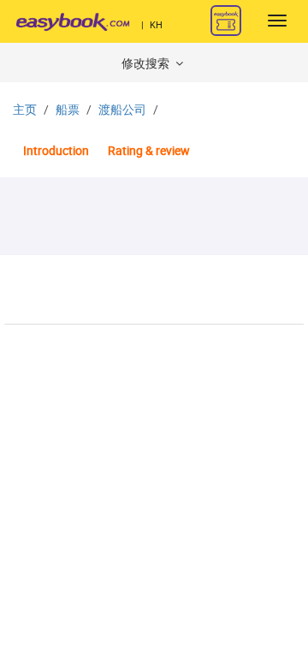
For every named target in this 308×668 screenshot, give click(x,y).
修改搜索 (146, 64)
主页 (25, 110)
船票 (68, 110)
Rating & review (149, 151)
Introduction (56, 151)
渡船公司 (122, 110)
